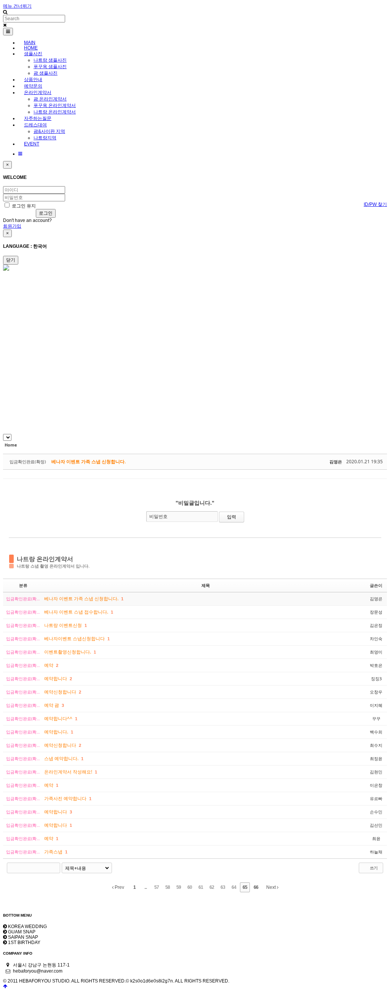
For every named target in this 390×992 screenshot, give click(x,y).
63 (223, 887)
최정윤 (376, 758)
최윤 (376, 838)
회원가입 (12, 226)
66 (256, 887)
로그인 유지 (23, 206)
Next (271, 887)
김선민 (376, 825)
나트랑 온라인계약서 (45, 559)
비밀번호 (158, 516)
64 (234, 887)
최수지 (376, 745)
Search (55, 868)
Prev (118, 887)
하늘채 (376, 852)
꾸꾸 (376, 718)
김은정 (376, 625)
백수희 (376, 732)
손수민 (376, 812)
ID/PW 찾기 (375, 204)
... (145, 887)
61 (200, 887)
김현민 (376, 772)
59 (178, 887)
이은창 (376, 785)
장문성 (376, 612)
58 (167, 887)
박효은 (376, 665)
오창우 (376, 692)
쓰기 (373, 868)
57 (156, 887)
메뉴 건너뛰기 (17, 6)
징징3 (376, 678)
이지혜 (376, 705)
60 (189, 887)
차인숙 (376, 638)
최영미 (376, 652)
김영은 (335, 461)
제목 (205, 585)
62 (211, 887)
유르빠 (376, 798)
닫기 (10, 260)
